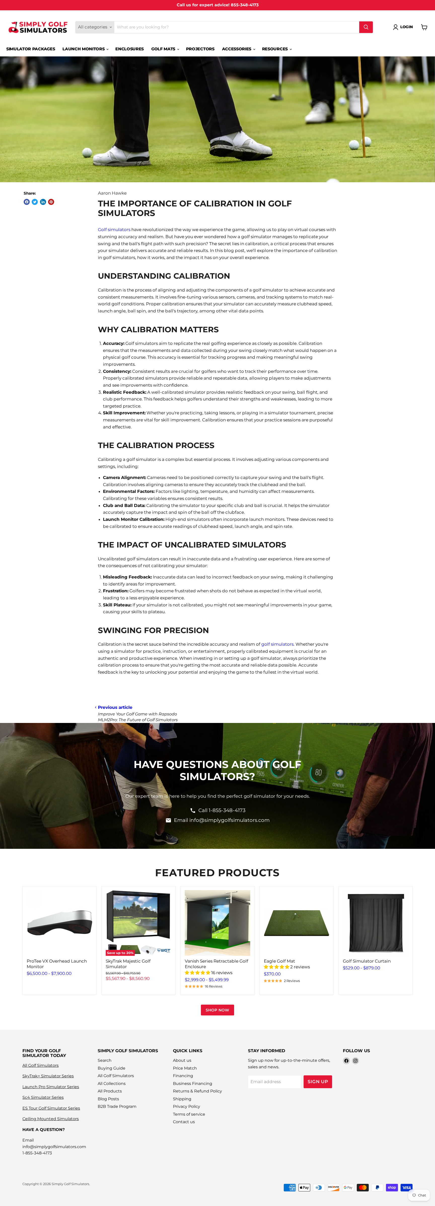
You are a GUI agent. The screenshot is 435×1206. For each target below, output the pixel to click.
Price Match (185, 1068)
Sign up (318, 1081)
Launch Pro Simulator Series (50, 1086)
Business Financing (192, 1083)
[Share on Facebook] (27, 202)
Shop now (217, 1010)
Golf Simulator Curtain (367, 961)
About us (182, 1060)
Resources (275, 49)
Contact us (184, 1121)
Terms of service (189, 1114)
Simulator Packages (30, 49)
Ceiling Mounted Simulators (50, 1118)
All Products (110, 1091)
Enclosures (129, 49)
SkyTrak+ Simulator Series (48, 1076)
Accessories (237, 49)
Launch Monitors (84, 49)
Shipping (182, 1099)
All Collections (112, 1083)
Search (105, 1060)
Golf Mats (163, 49)
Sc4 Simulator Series (43, 1097)
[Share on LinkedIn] (43, 202)
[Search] (366, 27)
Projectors (200, 49)
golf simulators (277, 644)
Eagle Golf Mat (279, 961)
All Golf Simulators (40, 1065)
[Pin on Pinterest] (51, 202)
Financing (183, 1075)
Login (406, 27)
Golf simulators (114, 229)
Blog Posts (108, 1099)
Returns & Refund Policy (197, 1091)
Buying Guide (111, 1068)
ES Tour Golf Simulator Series (51, 1108)
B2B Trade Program (117, 1106)
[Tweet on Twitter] (35, 202)
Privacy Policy (186, 1106)
